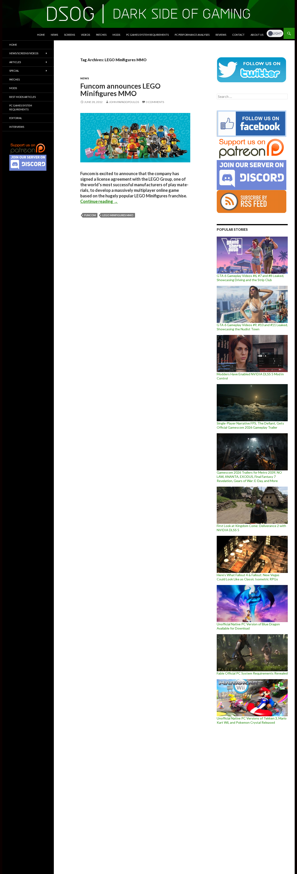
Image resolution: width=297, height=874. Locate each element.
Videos (85, 34)
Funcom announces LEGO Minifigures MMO (120, 90)
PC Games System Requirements (147, 34)
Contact (238, 34)
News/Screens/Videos (23, 53)
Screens (69, 34)
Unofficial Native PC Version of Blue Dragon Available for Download (248, 626)
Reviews (221, 34)
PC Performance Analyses (192, 34)
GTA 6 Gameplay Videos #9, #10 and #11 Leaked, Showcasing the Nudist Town (252, 327)
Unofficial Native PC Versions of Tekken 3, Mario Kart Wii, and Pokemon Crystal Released (252, 720)
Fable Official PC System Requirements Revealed (252, 673)
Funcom (90, 215)
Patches (101, 34)
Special (14, 70)
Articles (15, 62)
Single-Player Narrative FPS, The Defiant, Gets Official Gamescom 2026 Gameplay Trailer (250, 425)
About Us (257, 34)
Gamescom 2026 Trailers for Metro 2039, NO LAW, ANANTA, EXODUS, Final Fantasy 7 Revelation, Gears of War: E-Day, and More (249, 476)
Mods (116, 34)
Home (41, 34)
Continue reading (99, 201)
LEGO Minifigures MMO (117, 215)
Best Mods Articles (22, 96)
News (54, 34)
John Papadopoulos (124, 102)
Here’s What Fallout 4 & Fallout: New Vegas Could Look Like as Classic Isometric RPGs (248, 577)
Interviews (16, 126)
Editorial (15, 117)
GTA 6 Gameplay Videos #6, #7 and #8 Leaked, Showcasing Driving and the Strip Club (250, 278)
